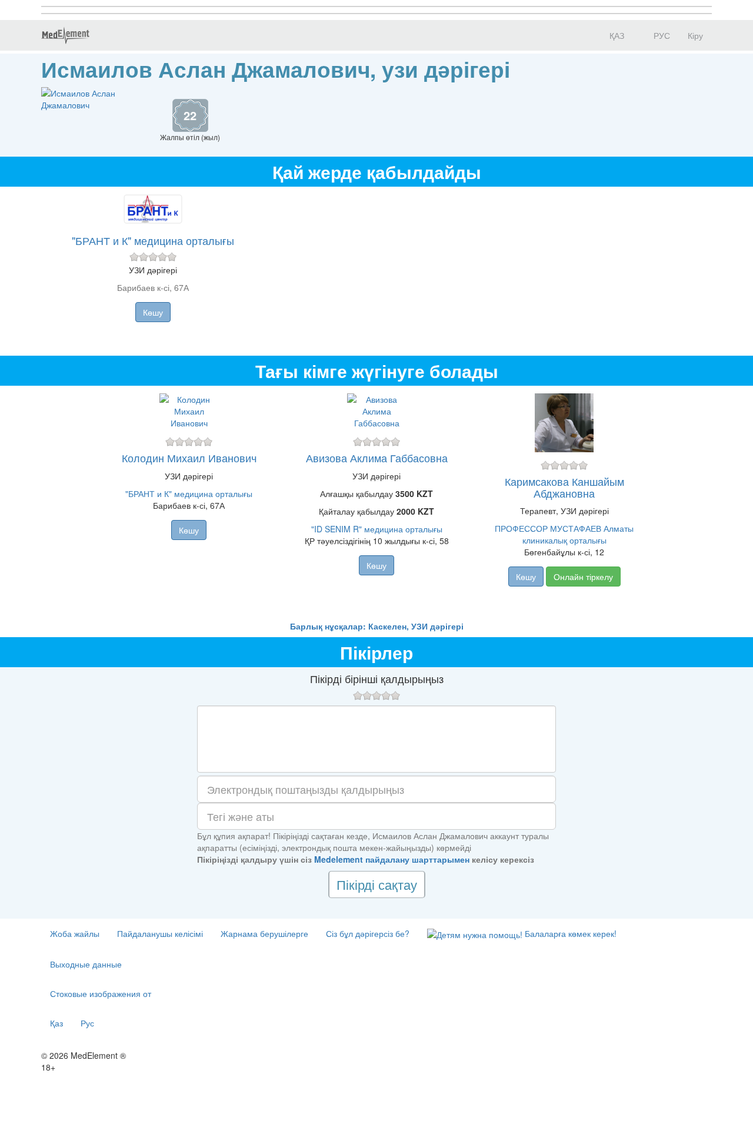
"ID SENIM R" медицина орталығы (376, 529)
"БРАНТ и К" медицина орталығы (153, 240)
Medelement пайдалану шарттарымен (391, 859)
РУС (660, 35)
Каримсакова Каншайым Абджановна (564, 487)
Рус (87, 1023)
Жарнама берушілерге (264, 933)
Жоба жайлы (74, 933)
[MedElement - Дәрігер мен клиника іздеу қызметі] (65, 35)
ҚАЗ (615, 35)
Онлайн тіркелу (583, 576)
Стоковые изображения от (100, 993)
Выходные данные (86, 964)
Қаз (56, 1023)
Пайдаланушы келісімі (160, 933)
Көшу (153, 312)
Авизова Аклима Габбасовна (377, 457)
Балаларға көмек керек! (569, 933)
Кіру (695, 35)
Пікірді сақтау (376, 884)
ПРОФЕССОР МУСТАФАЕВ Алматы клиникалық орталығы (564, 534)
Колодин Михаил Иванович (189, 457)
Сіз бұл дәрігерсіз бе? (367, 933)
